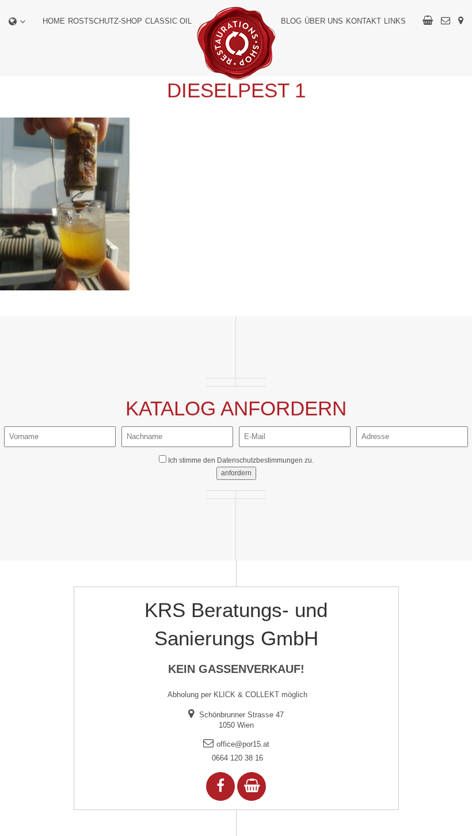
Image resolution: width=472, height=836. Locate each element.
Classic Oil (168, 21)
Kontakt (363, 21)
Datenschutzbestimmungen (260, 460)
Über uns (323, 21)
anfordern (236, 473)
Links (395, 21)
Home (54, 21)
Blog (291, 21)
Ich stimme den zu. (241, 460)
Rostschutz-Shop (105, 21)
